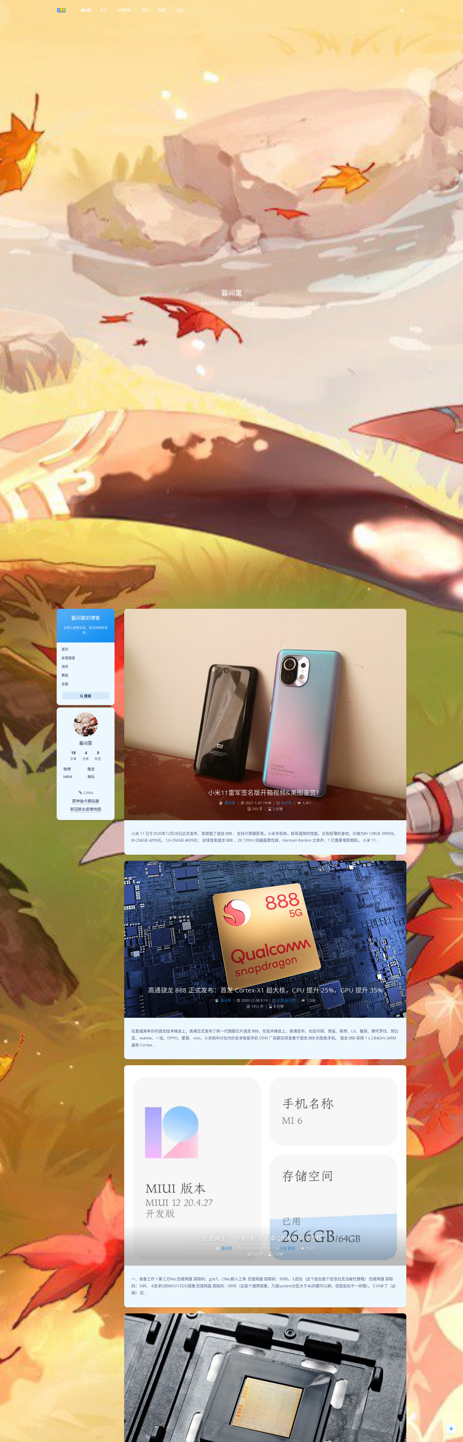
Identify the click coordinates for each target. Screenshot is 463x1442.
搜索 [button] (87, 696)
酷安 (91, 769)
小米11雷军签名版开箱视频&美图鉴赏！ (265, 792)
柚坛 (91, 776)
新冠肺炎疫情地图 (85, 809)
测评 (64, 666)
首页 (64, 649)
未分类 (286, 802)
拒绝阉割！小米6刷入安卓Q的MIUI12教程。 (265, 1238)
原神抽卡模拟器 (85, 801)
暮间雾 (86, 10)
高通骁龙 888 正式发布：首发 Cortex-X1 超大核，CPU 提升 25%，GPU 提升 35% (265, 990)
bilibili (67, 776)
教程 (64, 675)
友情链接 (68, 657)
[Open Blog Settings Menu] (451, 1428)
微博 (67, 769)
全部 (64, 683)
